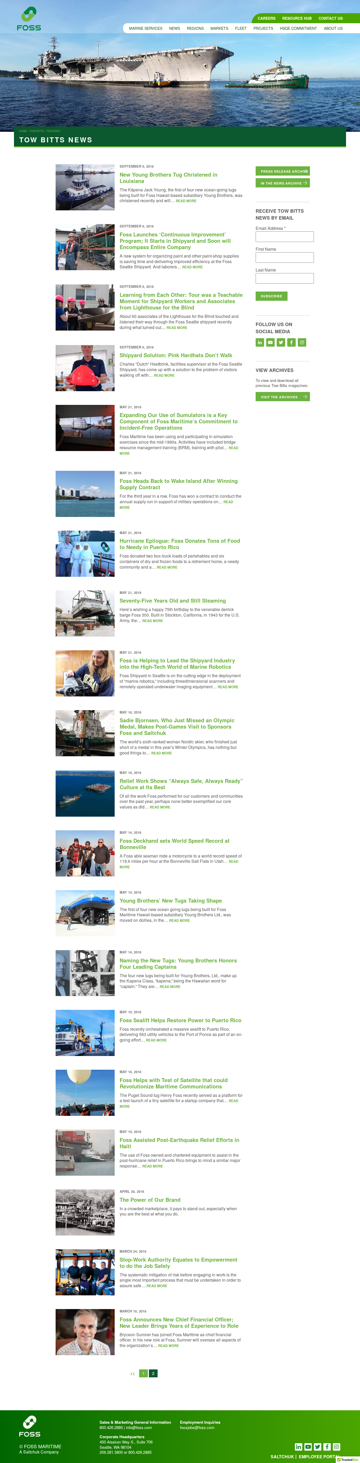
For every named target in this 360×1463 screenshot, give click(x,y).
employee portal (320, 1457)
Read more (186, 200)
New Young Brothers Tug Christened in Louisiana (168, 178)
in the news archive (281, 183)
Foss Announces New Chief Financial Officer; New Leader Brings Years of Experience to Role (179, 1322)
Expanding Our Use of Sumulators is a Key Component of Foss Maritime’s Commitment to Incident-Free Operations (179, 421)
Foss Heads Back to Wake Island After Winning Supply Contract (179, 484)
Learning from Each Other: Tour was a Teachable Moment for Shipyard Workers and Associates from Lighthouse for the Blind (181, 301)
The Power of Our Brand (150, 1199)
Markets (219, 28)
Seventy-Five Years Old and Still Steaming (173, 600)
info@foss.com (139, 1427)
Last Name (266, 270)
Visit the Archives (279, 397)
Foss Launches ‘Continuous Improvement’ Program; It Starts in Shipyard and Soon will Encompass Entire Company (175, 240)
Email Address (271, 228)
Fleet (241, 28)
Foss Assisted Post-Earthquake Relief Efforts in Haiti (179, 1143)
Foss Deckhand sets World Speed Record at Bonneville (175, 844)
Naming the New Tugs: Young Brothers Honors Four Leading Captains (178, 963)
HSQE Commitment (298, 28)
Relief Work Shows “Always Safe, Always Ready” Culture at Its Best (181, 784)
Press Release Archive (284, 171)
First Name (266, 249)
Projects (263, 28)
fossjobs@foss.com (197, 1427)
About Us (333, 28)
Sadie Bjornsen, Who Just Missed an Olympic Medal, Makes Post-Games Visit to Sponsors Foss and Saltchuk (177, 726)
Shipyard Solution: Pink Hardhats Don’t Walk (176, 355)
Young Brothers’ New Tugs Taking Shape (171, 900)
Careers (266, 18)
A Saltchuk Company (39, 1452)
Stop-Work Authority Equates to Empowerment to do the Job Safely (178, 1263)
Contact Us (331, 18)
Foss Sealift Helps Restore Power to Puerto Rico (180, 1020)
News (174, 28)
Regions (195, 28)
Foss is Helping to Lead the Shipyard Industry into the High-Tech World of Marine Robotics (177, 663)
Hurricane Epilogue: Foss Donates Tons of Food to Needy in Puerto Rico (180, 544)
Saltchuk (282, 1457)
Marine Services (145, 28)
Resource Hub (297, 18)
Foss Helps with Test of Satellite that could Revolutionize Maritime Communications (174, 1083)
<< (132, 1373)
